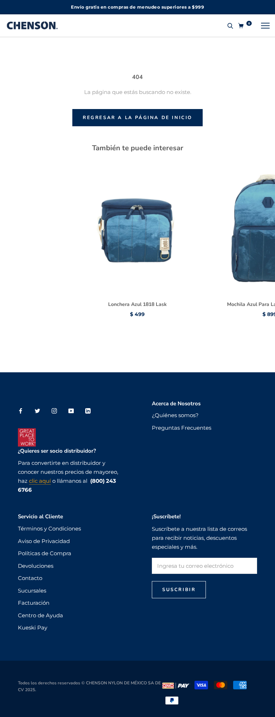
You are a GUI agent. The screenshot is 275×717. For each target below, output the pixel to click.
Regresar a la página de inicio (137, 117)
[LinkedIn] (88, 410)
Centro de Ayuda (40, 615)
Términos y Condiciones (49, 528)
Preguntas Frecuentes (181, 427)
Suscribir (179, 589)
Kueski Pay (32, 627)
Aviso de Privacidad (44, 541)
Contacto (30, 578)
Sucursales (32, 590)
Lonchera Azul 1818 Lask (137, 304)
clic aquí (40, 480)
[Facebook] (20, 410)
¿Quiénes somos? (175, 415)
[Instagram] (54, 410)
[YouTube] (71, 410)
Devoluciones (35, 565)
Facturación (33, 602)
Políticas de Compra (44, 553)
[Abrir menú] (265, 25)
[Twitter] (37, 410)
